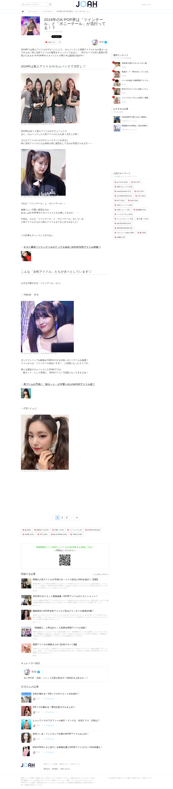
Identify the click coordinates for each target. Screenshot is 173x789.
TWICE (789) (77, 534)
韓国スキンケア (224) (124, 187)
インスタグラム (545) (124, 214)
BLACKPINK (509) (60, 534)
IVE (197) (136, 182)
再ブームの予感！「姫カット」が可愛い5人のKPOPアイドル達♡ (59, 384)
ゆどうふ (36, 605)
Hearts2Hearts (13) (123, 191)
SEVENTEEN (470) (123, 223)
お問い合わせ (65, 769)
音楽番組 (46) (140, 210)
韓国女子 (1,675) (42, 530)
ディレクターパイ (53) (124, 219)
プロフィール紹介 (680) (125, 233)
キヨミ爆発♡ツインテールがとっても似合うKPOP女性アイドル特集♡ (62, 247)
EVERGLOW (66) (93, 530)
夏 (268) (27, 530)
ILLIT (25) (140, 191)
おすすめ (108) (122, 182)
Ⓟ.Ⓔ (101, 42)
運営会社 (47, 769)
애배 (34, 656)
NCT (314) (120, 201)
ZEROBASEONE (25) (124, 228)
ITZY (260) (43, 534)
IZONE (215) (29, 534)
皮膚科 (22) (120, 237)
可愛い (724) (59, 530)
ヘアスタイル (49, 32)
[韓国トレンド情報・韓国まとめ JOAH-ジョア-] (86, 5)
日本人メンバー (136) (124, 205)
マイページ (146, 5)
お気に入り (51, 42)
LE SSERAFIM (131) (124, 196)
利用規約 (55, 769)
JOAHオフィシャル (129, 121)
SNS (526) (134, 201)
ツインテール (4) (75, 530)
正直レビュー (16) (123, 210)
